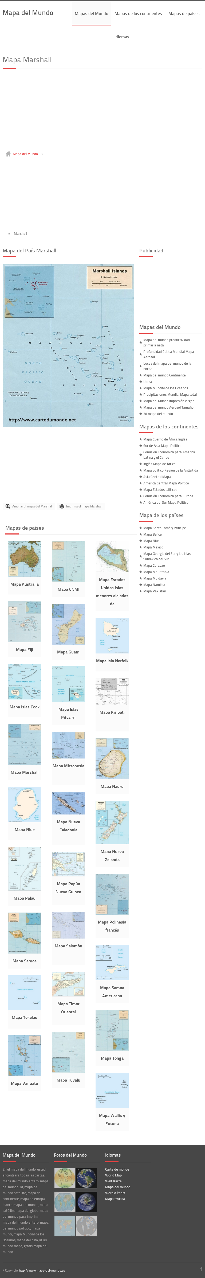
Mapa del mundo (117, 1186)
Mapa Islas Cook (25, 707)
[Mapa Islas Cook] (24, 698)
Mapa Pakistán (154, 591)
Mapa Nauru (112, 786)
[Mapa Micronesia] (68, 757)
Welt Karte (113, 1181)
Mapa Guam (68, 652)
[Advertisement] (102, 111)
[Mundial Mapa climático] (86, 1225)
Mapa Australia (24, 584)
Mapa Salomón (68, 946)
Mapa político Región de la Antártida (170, 470)
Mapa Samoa (25, 961)
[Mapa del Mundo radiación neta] (64, 1178)
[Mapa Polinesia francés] (112, 913)
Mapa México (153, 547)
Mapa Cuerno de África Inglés (165, 439)
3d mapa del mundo (158, 413)
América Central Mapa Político (166, 483)
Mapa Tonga (112, 1058)
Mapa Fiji (24, 649)
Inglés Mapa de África (159, 463)
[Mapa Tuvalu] (68, 1071)
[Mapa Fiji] (24, 640)
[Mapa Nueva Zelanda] (112, 842)
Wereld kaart (115, 1192)
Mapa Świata (115, 1198)
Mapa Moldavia (154, 578)
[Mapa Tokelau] (24, 1008)
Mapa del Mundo (28, 12)
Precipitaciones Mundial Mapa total (170, 394)
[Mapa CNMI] (68, 580)
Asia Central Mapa (157, 476)
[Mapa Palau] (24, 889)
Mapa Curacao (154, 565)
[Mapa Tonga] (112, 1049)
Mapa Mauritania (156, 571)
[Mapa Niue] (24, 821)
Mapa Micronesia (68, 766)
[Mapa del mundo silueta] (64, 1225)
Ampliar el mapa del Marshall (32, 506)
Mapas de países (184, 13)
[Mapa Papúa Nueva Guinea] (68, 875)
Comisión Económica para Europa (168, 496)
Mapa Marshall (24, 772)
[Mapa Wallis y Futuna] (112, 1106)
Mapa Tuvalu (68, 1080)
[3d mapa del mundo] (86, 1202)
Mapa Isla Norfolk (112, 660)
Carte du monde (117, 1169)
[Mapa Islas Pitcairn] (68, 700)
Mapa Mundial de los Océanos (165, 388)
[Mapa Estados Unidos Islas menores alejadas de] (112, 571)
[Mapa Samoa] (24, 952)
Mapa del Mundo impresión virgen (168, 400)
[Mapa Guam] (68, 643)
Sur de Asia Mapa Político (162, 445)
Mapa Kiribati (112, 712)
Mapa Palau (25, 898)
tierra (147, 381)
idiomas (122, 36)
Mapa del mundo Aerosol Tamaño (168, 407)
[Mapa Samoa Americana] (112, 979)
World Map (113, 1175)
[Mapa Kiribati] (112, 703)
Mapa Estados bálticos (160, 489)
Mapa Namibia (154, 584)
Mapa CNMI (68, 589)
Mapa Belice (152, 534)
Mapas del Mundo (91, 13)
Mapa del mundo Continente (164, 375)
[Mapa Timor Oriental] (68, 995)
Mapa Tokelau (24, 1017)
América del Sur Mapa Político (165, 502)
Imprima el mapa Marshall (84, 506)
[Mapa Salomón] (68, 937)
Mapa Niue (25, 829)
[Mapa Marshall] (68, 425)
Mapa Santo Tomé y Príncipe (164, 527)
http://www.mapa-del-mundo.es (42, 1270)
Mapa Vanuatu (24, 1083)
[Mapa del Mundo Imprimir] (64, 1202)
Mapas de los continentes (138, 13)
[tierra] (86, 1178)
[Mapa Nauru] (112, 777)
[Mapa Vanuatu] (24, 1074)
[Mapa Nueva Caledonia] (68, 813)
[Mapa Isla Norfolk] (112, 652)
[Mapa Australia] (24, 575)
